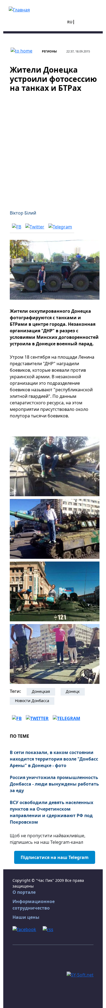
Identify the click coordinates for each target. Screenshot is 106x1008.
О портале (24, 892)
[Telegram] (60, 226)
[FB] (16, 226)
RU (70, 21)
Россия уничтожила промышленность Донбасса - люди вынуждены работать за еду (54, 783)
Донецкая (41, 691)
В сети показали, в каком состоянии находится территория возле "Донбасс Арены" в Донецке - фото (54, 758)
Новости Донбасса (32, 700)
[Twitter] (34, 226)
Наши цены (26, 917)
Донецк (73, 691)
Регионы (49, 51)
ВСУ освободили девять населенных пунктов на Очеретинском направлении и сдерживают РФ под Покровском (51, 812)
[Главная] (19, 9)
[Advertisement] (53, 148)
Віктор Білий (23, 213)
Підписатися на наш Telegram (55, 857)
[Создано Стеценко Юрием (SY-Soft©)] (80, 974)
